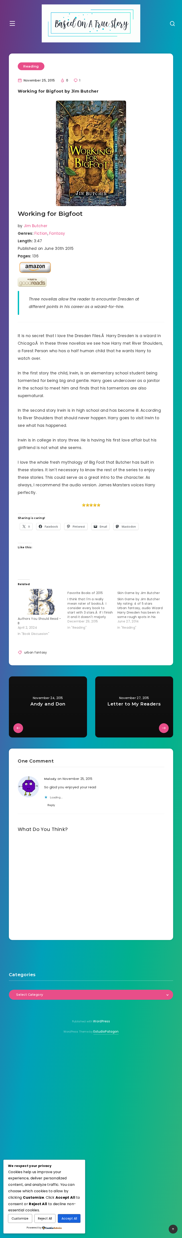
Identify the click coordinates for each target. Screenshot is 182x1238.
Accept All (69, 1218)
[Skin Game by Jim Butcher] (142, 609)
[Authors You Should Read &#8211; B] (40, 602)
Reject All (45, 1218)
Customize (20, 1218)
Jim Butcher (35, 226)
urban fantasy (35, 652)
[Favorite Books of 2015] (92, 609)
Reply (51, 805)
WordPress (101, 1021)
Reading (31, 66)
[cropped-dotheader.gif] (91, 23)
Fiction (40, 233)
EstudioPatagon (106, 1031)
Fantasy (57, 233)
